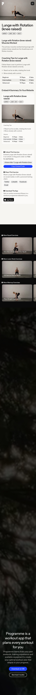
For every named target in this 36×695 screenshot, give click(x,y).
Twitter (6, 182)
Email (6, 185)
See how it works (18, 675)
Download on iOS (18, 669)
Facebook (23, 182)
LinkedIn (14, 182)
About (9, 3)
